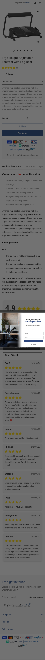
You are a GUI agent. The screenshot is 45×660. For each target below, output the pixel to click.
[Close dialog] (43, 314)
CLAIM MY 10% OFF (33, 341)
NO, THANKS (33, 344)
